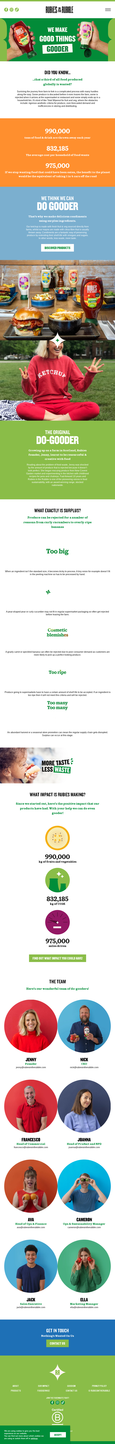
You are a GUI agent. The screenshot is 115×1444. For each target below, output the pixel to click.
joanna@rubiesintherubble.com (84, 1147)
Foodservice (43, 1390)
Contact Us (57, 1343)
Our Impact (43, 1385)
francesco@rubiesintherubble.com (31, 1147)
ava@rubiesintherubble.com (31, 1227)
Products (16, 1390)
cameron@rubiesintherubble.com (84, 1227)
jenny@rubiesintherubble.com (31, 1067)
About (16, 1385)
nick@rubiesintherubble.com (84, 1067)
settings (34, 1438)
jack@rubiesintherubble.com (31, 1307)
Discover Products (57, 248)
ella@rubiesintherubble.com (84, 1307)
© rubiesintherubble (99, 1390)
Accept (58, 1434)
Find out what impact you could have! (58, 958)
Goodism (71, 1385)
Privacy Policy (99, 1385)
